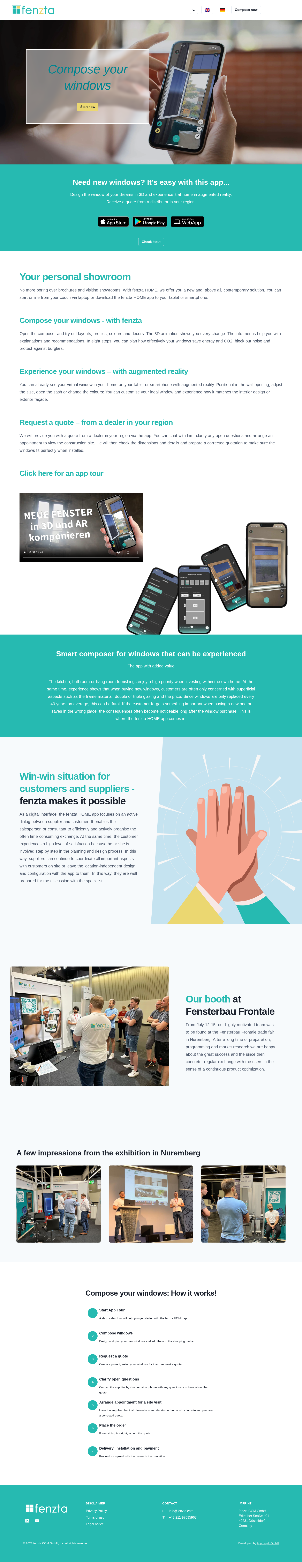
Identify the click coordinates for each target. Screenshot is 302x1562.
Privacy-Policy (96, 1511)
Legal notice (95, 1524)
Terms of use (95, 1517)
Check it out (151, 242)
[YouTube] (37, 1521)
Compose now (246, 10)
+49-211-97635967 (183, 1517)
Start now (87, 107)
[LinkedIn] (27, 1521)
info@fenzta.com (181, 1511)
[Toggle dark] (194, 10)
